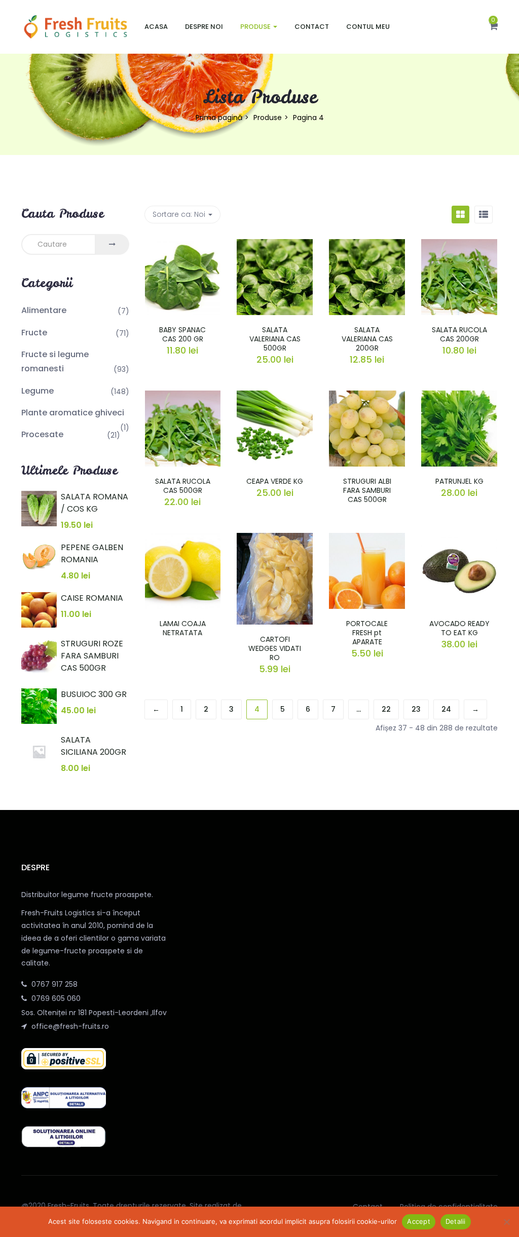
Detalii (456, 1221)
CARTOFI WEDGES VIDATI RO (274, 648)
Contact (311, 26)
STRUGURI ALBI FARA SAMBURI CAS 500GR (367, 490)
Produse (256, 26)
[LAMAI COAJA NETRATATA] (183, 539)
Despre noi (204, 26)
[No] (506, 1222)
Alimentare (43, 310)
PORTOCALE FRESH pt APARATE (367, 633)
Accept (418, 1221)
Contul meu (368, 26)
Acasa (156, 26)
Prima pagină (219, 117)
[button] (493, 27)
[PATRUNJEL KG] (459, 397)
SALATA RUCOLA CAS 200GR (459, 334)
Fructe (34, 332)
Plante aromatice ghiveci (72, 412)
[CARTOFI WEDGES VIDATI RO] (275, 539)
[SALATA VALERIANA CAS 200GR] (367, 245)
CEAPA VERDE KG (274, 481)
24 (446, 709)
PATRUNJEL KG (459, 481)
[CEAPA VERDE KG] (275, 397)
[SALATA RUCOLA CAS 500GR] (183, 397)
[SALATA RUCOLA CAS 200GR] (459, 245)
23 (416, 709)
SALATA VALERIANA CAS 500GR (275, 339)
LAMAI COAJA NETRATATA (183, 628)
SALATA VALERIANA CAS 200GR (367, 339)
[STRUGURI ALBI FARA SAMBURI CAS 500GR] (367, 397)
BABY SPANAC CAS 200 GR (182, 334)
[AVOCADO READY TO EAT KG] (459, 539)
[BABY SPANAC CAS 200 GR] (183, 245)
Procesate (42, 434)
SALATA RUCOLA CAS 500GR (182, 485)
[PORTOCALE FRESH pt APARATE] (367, 539)
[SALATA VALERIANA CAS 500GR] (275, 245)
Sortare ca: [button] (179, 214)
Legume (37, 391)
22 (386, 709)
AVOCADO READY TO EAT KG (459, 628)
